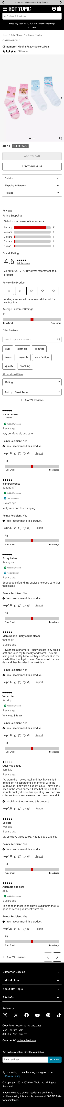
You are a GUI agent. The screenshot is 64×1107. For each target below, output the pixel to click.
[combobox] (32, 16)
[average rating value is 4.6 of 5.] (10, 51)
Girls (13, 35)
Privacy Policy (12, 1076)
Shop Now (41, 2)
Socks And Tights (25, 35)
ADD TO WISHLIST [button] (32, 166)
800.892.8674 (54, 1096)
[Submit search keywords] (4, 16)
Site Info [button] (8, 997)
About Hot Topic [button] (13, 988)
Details (9, 178)
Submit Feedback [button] (26, 1040)
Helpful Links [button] (11, 980)
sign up (54, 1059)
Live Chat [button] (36, 1025)
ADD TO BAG (32, 156)
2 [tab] (34, 138)
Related (9, 192)
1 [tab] (30, 138)
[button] (4, 9)
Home (5, 35)
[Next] (61, 2)
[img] (4, 1015)
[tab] (32, 98)
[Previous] (3, 2)
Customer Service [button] (14, 971)
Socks (39, 35)
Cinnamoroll (10, 40)
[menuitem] (59, 8)
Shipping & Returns (15, 185)
